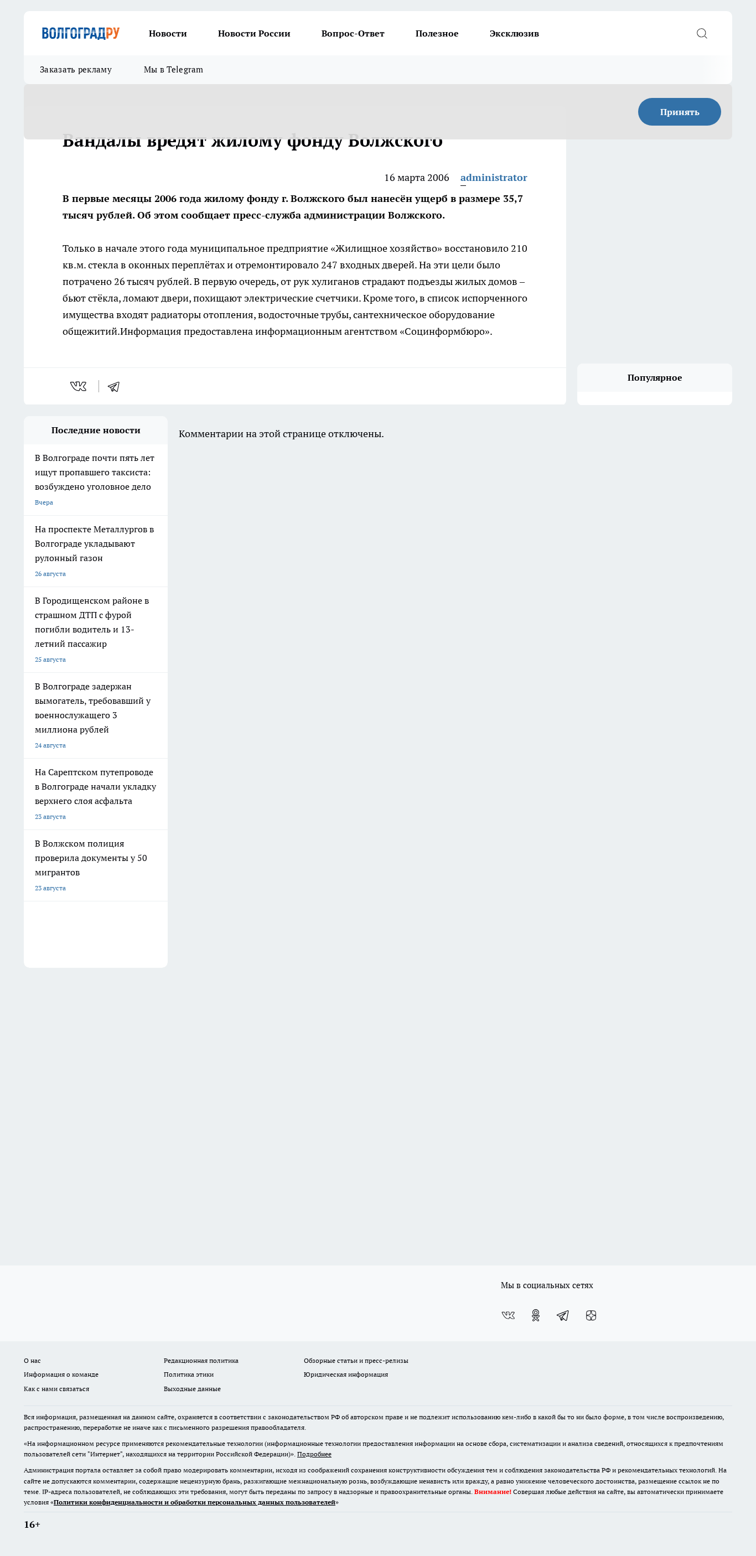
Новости (168, 33)
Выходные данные (192, 1388)
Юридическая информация (346, 1374)
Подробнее (314, 1454)
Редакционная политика (201, 1360)
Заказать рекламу (76, 69)
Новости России (254, 33)
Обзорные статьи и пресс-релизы (356, 1360)
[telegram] (117, 386)
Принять (680, 111)
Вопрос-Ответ (353, 33)
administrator (493, 177)
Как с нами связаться (56, 1388)
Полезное (437, 33)
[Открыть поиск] (702, 33)
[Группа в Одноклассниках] (536, 1315)
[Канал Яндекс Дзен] (591, 1315)
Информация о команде (61, 1374)
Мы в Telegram (174, 69)
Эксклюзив (514, 33)
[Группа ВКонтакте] (508, 1315)
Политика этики (189, 1374)
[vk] (79, 386)
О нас (32, 1360)
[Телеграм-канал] (563, 1315)
